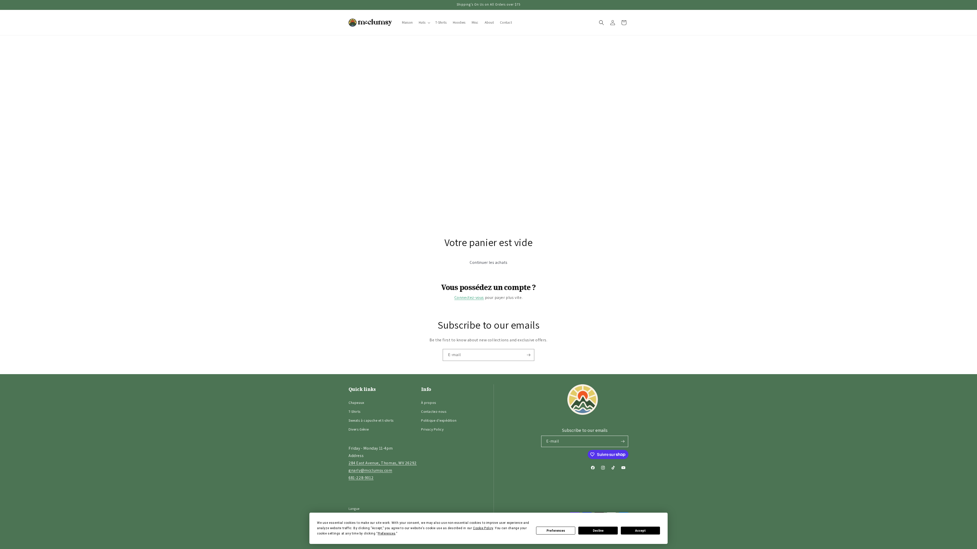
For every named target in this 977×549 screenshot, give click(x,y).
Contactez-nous (433, 411)
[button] (424, 22)
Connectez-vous (469, 297)
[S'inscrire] (528, 355)
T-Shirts (355, 411)
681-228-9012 (361, 477)
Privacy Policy (432, 429)
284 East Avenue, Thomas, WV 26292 (383, 463)
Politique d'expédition (438, 420)
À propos (428, 402)
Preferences (556, 530)
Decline (598, 530)
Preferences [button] (387, 533)
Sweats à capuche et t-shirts (371, 420)
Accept (640, 530)
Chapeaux (356, 402)
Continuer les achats (488, 262)
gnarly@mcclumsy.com (370, 470)
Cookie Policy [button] (483, 528)
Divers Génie (359, 429)
